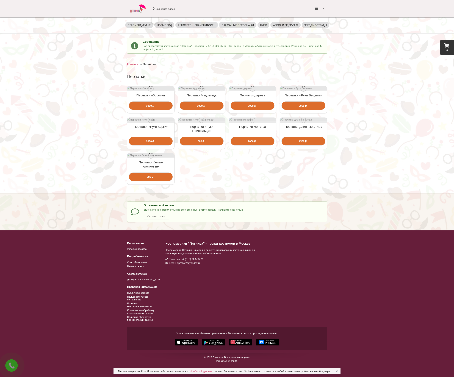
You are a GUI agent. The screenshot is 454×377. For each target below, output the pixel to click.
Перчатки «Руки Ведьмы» (303, 95)
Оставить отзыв (156, 216)
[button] (240, 346)
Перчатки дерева (252, 95)
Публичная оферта (138, 292)
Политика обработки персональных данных (140, 318)
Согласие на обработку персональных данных (140, 311)
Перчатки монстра (252, 126)
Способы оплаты (137, 262)
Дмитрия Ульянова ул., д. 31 (143, 279)
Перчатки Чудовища (202, 95)
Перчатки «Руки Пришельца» (201, 128)
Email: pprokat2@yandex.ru (185, 262)
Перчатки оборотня (150, 95)
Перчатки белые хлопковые (151, 164)
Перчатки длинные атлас (303, 126)
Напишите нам (135, 265)
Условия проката (137, 248)
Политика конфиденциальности (139, 304)
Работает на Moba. (227, 360)
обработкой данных (201, 371)
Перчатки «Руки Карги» (151, 126)
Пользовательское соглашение (137, 298)
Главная (132, 64)
